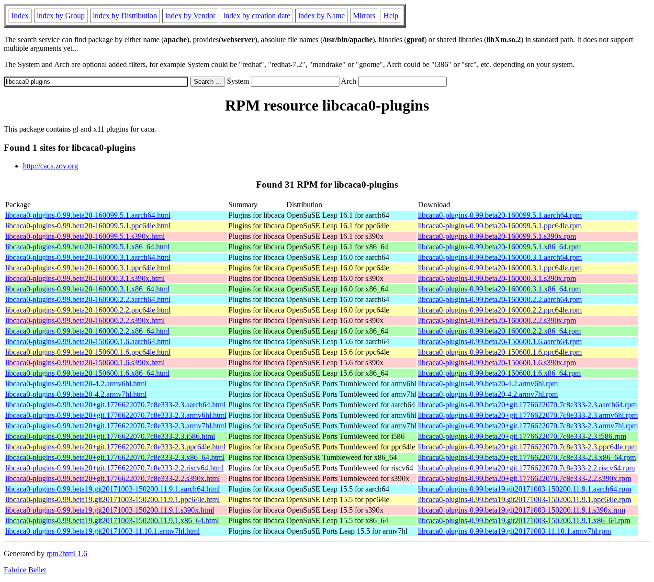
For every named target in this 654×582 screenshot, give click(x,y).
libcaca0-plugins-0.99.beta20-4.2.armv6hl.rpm (488, 384)
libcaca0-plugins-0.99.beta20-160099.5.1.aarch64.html (87, 215)
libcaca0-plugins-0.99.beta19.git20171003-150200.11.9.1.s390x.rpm (521, 510)
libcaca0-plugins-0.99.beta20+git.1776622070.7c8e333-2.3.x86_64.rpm (527, 457)
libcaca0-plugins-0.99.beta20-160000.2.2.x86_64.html (87, 331)
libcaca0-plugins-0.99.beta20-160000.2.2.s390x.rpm (497, 320)
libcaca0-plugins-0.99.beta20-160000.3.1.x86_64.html (87, 289)
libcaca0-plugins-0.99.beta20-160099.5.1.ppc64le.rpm (500, 226)
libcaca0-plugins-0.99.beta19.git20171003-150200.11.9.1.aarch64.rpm (524, 489)
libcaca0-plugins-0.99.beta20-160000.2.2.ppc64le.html (87, 310)
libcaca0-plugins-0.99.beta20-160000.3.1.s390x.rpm (497, 278)
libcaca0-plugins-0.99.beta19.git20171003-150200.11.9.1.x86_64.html (112, 520)
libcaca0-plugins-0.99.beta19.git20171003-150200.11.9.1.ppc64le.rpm (524, 499)
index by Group (61, 15)
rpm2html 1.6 (66, 553)
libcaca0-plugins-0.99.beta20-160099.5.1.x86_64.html (87, 247)
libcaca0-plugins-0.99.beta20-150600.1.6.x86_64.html (87, 373)
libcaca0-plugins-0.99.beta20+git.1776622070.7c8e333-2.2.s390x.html (112, 478)
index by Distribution (125, 15)
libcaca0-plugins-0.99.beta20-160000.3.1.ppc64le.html (87, 268)
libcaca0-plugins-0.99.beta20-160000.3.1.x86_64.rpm (499, 289)
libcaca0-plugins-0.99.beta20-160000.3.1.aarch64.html (87, 257)
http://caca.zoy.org (50, 166)
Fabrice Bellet (25, 570)
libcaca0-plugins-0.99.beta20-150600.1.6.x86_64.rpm (499, 373)
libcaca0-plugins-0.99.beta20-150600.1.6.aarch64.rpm (500, 341)
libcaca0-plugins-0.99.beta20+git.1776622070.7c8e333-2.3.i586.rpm (522, 436)
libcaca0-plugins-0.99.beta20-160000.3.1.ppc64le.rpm (500, 268)
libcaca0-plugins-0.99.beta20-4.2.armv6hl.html (76, 384)
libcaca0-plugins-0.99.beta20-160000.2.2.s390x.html (85, 320)
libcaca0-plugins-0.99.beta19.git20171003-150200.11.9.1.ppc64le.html (112, 499)
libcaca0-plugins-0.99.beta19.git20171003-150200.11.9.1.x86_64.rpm (524, 520)
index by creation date (257, 15)
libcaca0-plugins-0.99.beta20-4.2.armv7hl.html (76, 394)
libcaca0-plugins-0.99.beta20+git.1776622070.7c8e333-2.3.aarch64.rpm (527, 405)
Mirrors (364, 15)
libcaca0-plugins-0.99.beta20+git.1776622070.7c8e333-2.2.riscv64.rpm (526, 468)
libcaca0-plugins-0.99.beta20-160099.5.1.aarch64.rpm (500, 215)
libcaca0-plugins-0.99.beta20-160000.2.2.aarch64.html (87, 299)
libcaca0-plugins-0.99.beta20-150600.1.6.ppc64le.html (87, 352)
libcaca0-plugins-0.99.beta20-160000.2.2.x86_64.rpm (499, 331)
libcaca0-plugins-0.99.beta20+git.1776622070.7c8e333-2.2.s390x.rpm (524, 478)
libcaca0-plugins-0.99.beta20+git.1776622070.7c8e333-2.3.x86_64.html (115, 457)
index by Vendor (190, 15)
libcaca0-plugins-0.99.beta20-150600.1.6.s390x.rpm (497, 362)
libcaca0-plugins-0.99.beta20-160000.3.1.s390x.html (85, 278)
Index (20, 15)
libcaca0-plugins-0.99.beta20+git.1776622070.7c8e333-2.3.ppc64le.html (115, 447)
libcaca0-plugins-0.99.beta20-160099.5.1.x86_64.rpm (499, 247)
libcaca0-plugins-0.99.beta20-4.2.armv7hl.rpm (488, 394)
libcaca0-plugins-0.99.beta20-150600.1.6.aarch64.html (87, 341)
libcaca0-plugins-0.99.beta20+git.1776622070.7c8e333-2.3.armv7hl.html (115, 426)
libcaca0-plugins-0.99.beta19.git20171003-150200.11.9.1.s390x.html (109, 510)
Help (390, 15)
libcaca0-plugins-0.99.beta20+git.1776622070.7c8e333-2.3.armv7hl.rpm (528, 426)
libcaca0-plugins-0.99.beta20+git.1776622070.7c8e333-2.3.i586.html (110, 436)
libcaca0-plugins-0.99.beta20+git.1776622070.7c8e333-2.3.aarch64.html (115, 405)
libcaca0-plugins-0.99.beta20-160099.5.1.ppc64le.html (87, 226)
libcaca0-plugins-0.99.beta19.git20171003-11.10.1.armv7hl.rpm (514, 531)
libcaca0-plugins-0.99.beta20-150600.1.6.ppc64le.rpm (500, 352)
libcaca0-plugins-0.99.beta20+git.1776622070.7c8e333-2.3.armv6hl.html (115, 415)
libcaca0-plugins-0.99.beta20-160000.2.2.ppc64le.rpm (500, 310)
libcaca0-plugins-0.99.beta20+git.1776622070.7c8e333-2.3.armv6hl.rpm (528, 415)
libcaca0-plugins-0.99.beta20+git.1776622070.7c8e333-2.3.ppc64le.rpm (527, 447)
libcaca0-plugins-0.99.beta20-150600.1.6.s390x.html (85, 362)
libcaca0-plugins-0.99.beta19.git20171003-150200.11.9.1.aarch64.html (112, 489)
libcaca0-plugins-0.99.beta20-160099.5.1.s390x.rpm (497, 236)
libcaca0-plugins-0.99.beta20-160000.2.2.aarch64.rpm (500, 299)
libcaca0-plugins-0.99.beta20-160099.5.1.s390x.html (85, 236)
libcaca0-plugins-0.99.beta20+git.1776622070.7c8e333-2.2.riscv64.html (114, 468)
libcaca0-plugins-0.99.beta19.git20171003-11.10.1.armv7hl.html (102, 531)
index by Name (321, 15)
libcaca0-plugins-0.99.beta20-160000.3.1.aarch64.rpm (500, 257)
